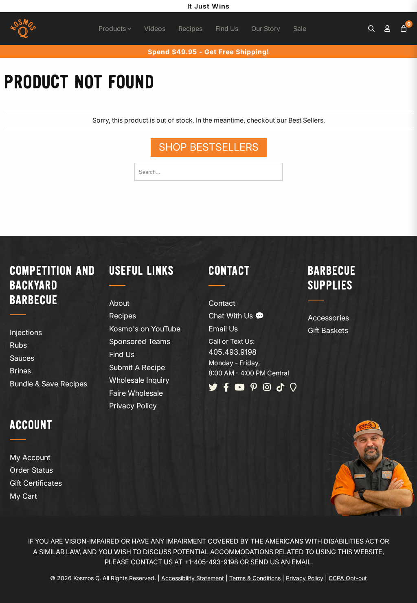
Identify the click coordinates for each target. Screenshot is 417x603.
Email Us (223, 329)
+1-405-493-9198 (211, 562)
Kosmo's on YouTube (144, 329)
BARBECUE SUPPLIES (332, 278)
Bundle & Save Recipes (48, 383)
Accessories (328, 318)
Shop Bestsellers (209, 147)
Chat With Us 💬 (236, 315)
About (119, 303)
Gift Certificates (36, 483)
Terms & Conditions (255, 577)
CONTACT (229, 271)
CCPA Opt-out (348, 577)
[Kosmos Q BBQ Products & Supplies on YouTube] (240, 388)
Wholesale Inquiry (139, 380)
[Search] (371, 29)
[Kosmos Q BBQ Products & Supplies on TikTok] (280, 388)
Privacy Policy (133, 405)
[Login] (387, 29)
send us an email (280, 562)
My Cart (23, 496)
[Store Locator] (293, 388)
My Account (30, 457)
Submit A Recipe (137, 367)
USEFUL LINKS (141, 271)
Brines (20, 370)
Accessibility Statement (192, 577)
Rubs (18, 345)
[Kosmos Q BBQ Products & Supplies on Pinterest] (253, 388)
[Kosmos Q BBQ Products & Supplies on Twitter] (212, 388)
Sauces (22, 358)
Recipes (190, 28)
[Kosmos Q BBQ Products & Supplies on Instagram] (267, 388)
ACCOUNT (31, 426)
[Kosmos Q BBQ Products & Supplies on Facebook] (226, 388)
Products (113, 28)
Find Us (226, 28)
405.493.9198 (232, 352)
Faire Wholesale (136, 393)
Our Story (265, 28)
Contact (221, 303)
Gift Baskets (328, 330)
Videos (154, 28)
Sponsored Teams (139, 341)
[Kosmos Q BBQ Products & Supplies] (23, 28)
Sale (299, 28)
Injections (26, 332)
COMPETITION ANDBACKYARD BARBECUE (52, 286)
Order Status (31, 470)
